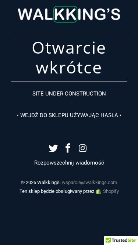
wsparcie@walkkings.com (89, 182)
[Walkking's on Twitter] (53, 149)
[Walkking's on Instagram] (83, 149)
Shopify (111, 191)
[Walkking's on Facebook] (68, 149)
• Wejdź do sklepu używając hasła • (69, 115)
